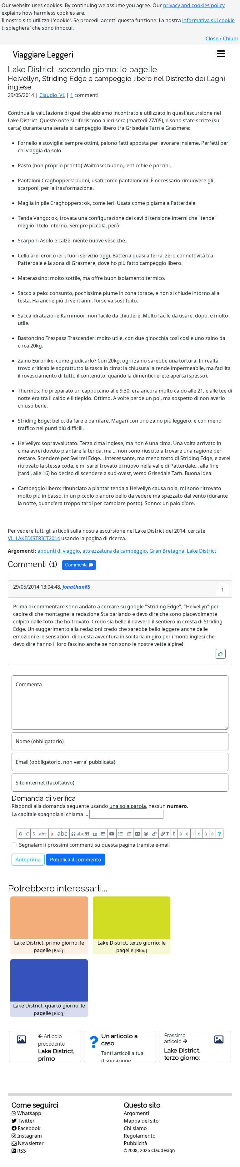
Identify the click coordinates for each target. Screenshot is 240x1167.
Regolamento (140, 1135)
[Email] (146, 834)
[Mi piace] (221, 654)
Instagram (29, 1135)
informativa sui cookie (208, 20)
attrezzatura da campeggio (114, 550)
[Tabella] (137, 834)
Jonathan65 (76, 586)
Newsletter (30, 1143)
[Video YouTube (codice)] (112, 834)
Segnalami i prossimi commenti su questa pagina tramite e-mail (94, 844)
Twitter (26, 1120)
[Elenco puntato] (120, 834)
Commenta (77, 564)
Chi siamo (135, 1128)
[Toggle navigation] (221, 54)
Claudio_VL (52, 95)
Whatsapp (28, 1113)
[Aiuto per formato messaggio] (219, 834)
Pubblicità (135, 1143)
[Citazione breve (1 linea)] (95, 834)
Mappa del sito (141, 1120)
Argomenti (136, 1113)
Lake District (201, 550)
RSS (21, 1150)
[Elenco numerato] (129, 834)
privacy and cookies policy (194, 5)
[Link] (154, 834)
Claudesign (163, 1150)
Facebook (29, 1128)
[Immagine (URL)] (103, 834)
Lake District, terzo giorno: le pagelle (182, 1057)
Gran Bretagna (166, 550)
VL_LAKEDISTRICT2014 (34, 538)
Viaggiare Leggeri (43, 54)
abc (43, 834)
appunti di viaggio (59, 550)
